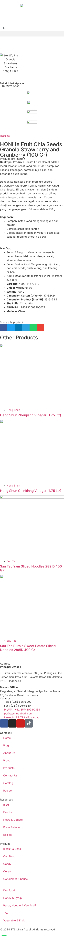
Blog (6, 745)
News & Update (13, 819)
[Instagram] (12, 723)
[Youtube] (20, 723)
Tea (5, 913)
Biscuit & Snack (12, 848)
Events (7, 812)
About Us (9, 753)
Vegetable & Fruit (14, 920)
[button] (32, 33)
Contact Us (10, 775)
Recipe (7, 790)
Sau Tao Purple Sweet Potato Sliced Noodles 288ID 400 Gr (28, 648)
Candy (7, 863)
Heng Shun (13, 410)
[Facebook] (4, 723)
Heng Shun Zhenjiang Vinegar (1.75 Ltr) (30, 415)
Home (7, 737)
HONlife (5, 135)
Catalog (8, 783)
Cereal (7, 871)
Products (8, 768)
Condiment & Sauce (15, 879)
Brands (7, 760)
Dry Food (9, 890)
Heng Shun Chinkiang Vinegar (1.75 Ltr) (30, 491)
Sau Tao (12, 561)
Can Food (9, 856)
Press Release (11, 827)
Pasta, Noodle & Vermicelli (19, 905)
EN (4, 28)
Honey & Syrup (12, 898)
